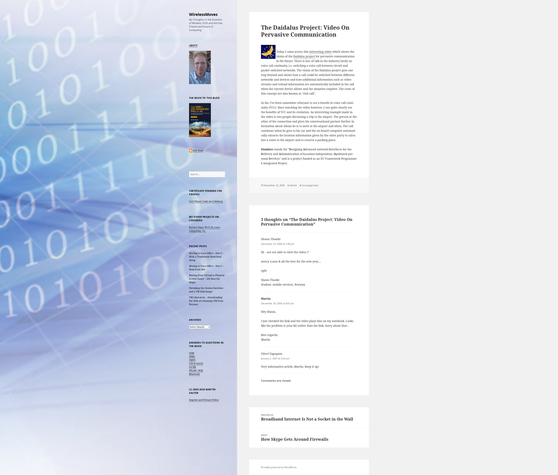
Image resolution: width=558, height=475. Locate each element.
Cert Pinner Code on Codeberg (206, 201)
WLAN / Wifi (196, 370)
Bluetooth (194, 374)
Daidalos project (304, 56)
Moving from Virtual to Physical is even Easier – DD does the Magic (206, 279)
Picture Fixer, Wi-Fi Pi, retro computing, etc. (204, 229)
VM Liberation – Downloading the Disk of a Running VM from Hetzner (206, 301)
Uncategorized (310, 185)
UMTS (192, 360)
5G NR (192, 367)
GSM (191, 353)
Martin (293, 185)
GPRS (192, 356)
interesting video (320, 52)
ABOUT (193, 45)
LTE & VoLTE (196, 363)
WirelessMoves (203, 14)
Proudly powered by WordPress (279, 467)
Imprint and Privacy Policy (204, 399)
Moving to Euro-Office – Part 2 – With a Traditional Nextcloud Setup (206, 257)
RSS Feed (198, 150)
